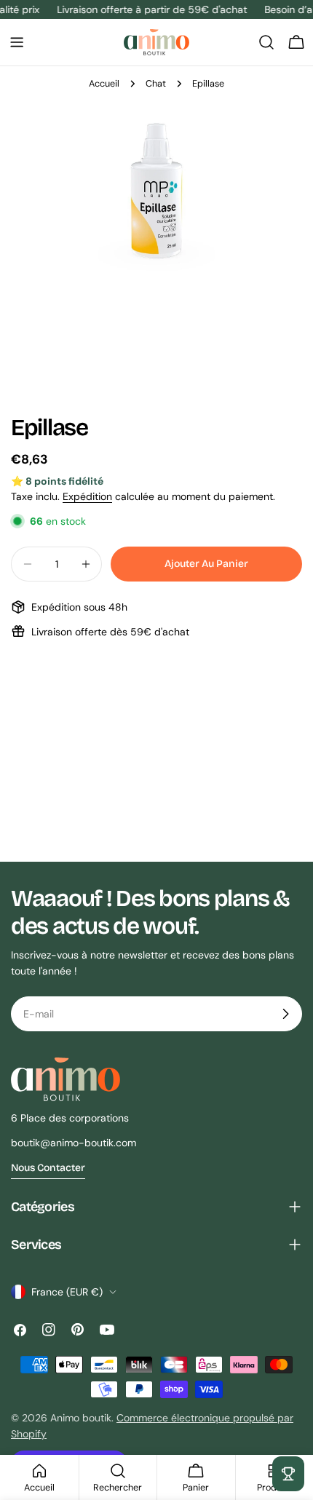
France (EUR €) (67, 1291)
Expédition (87, 496)
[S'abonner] (285, 1014)
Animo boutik (80, 1417)
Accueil (104, 84)
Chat (156, 84)
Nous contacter (48, 1168)
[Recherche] (266, 42)
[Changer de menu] (16, 42)
